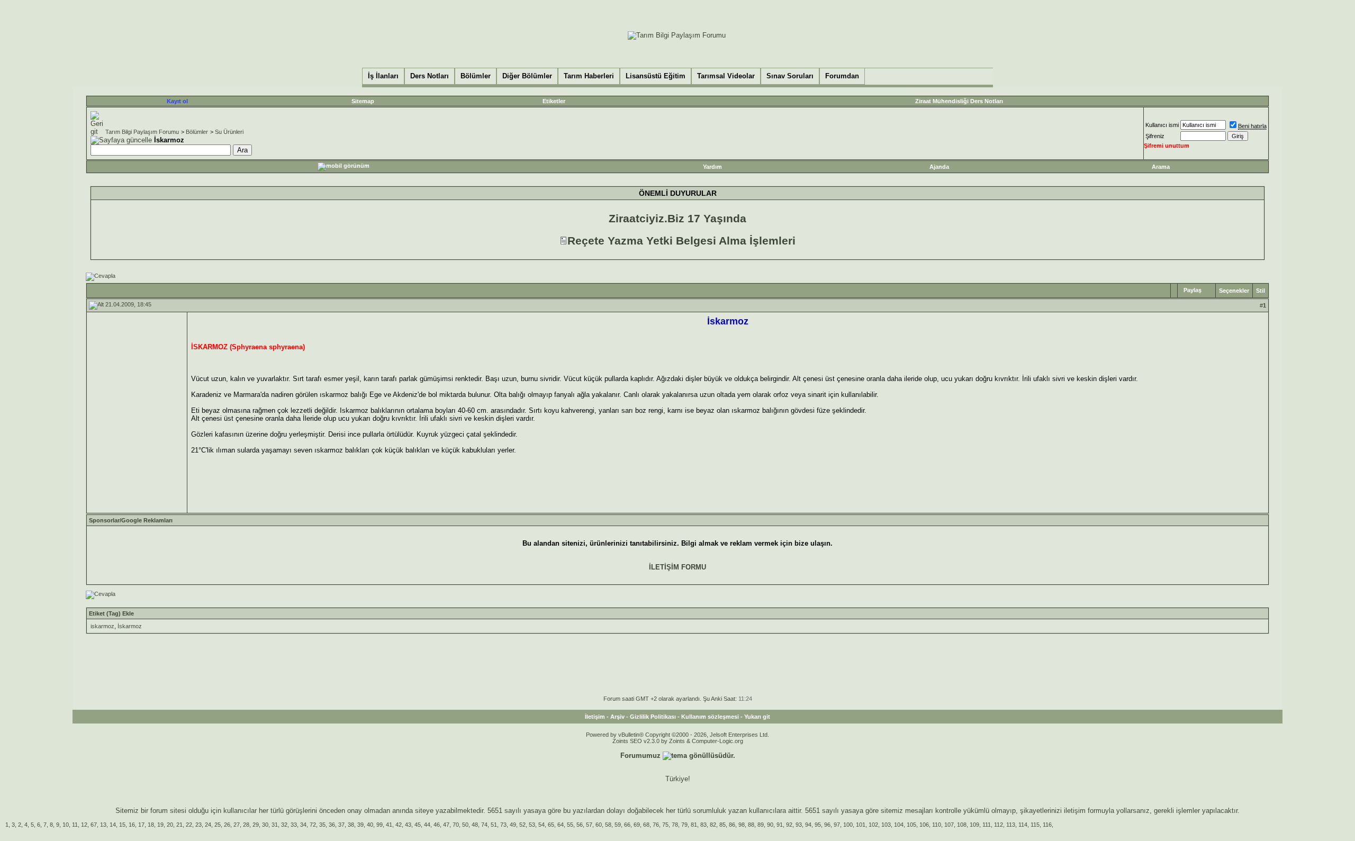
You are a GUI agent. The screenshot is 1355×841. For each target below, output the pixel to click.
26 (227, 824)
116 (1047, 824)
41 (389, 824)
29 (255, 824)
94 (808, 824)
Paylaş (1193, 290)
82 (713, 824)
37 (341, 824)
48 (475, 824)
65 (551, 824)
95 (818, 824)
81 (694, 824)
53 (532, 824)
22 (189, 824)
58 (608, 824)
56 (579, 824)
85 (722, 824)
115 (1035, 824)
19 (160, 824)
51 (494, 824)
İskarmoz (130, 626)
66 (627, 824)
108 (961, 824)
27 (236, 824)
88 (751, 824)
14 (113, 824)
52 (522, 824)
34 (303, 824)
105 (911, 824)
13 (103, 824)
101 (860, 824)
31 (275, 824)
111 (986, 824)
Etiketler (554, 101)
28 (246, 824)
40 (370, 824)
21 (179, 824)
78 (675, 824)
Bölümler (197, 132)
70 (456, 824)
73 (503, 824)
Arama (1161, 167)
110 (936, 824)
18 (151, 824)
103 (886, 824)
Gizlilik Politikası (653, 716)
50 (465, 824)
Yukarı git (757, 716)
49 (513, 824)
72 (313, 824)
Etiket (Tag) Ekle (111, 613)
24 (208, 824)
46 (436, 824)
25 (217, 824)
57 (589, 824)
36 (332, 824)
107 (949, 824)
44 (427, 824)
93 (799, 824)
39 (360, 824)
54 (541, 824)
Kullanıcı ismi (1162, 125)
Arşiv (617, 716)
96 (827, 824)
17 (141, 824)
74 (484, 824)
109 (974, 824)
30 (265, 824)
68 (646, 824)
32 (284, 824)
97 (837, 824)
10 (65, 824)
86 (732, 824)
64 (560, 824)
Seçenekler (1234, 290)
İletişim (595, 716)
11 (75, 824)
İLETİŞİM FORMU (677, 567)
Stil (1260, 290)
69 (637, 824)
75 (665, 824)
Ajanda (939, 167)
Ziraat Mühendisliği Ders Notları (959, 101)
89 (760, 824)
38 (351, 824)
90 (770, 824)
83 (703, 824)
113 (1010, 824)
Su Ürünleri (229, 132)
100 (848, 824)
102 (873, 824)
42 (398, 824)
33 (294, 824)
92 (789, 824)
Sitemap (362, 101)
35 (322, 824)
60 (598, 824)
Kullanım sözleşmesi (710, 716)
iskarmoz (102, 626)
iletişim (1075, 811)
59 (618, 824)
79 (684, 824)
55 (570, 824)
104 (899, 824)
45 (417, 824)
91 (779, 824)
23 (198, 824)
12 (84, 824)
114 (1022, 824)
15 (122, 824)
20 (170, 824)
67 (94, 824)
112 (998, 824)
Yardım (712, 167)
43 (408, 824)
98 (741, 824)
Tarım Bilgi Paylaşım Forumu (142, 132)
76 (656, 824)
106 (924, 824)
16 (132, 824)
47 (446, 824)
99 (379, 824)
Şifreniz (1154, 136)
